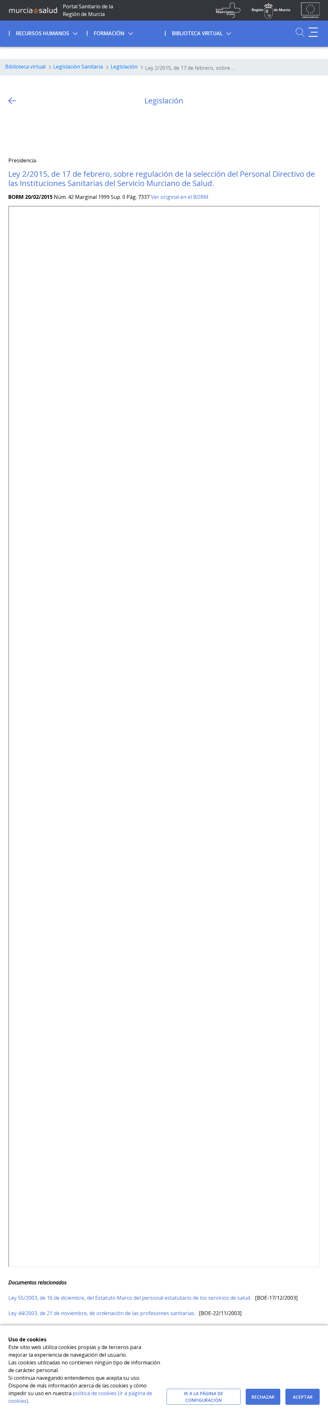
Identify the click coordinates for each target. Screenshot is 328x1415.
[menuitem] (47, 32)
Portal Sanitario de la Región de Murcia (88, 10)
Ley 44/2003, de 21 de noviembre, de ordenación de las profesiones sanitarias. (102, 1313)
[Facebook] (25, 131)
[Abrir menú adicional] (313, 32)
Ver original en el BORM (180, 196)
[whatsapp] (38, 131)
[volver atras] (12, 100)
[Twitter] (13, 131)
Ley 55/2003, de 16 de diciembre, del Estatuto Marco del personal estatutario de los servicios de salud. (130, 1297)
